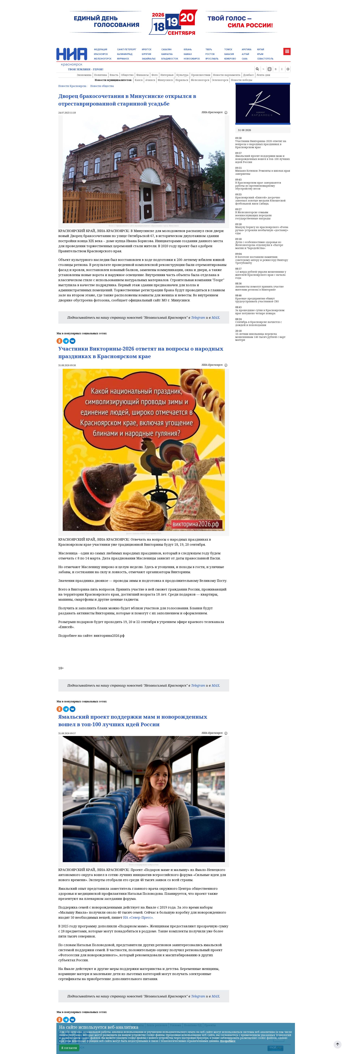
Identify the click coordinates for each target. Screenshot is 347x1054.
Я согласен (69, 1048)
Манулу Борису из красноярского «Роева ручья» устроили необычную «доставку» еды (261, 230)
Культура (182, 75)
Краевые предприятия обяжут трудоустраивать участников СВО (257, 300)
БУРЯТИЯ (146, 54)
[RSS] (263, 69)
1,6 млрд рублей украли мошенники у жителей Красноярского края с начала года (260, 274)
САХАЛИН (166, 49)
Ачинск (150, 80)
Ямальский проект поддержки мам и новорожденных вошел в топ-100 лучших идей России (262, 159)
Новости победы (241, 80)
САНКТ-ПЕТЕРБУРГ (126, 49)
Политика (100, 75)
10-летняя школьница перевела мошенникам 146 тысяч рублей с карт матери (260, 337)
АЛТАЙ (245, 54)
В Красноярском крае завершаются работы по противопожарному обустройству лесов (258, 185)
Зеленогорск (220, 80)
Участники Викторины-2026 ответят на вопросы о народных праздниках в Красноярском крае (260, 144)
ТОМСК (228, 49)
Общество (127, 75)
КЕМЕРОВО (230, 58)
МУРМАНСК (123, 58)
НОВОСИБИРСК (192, 58)
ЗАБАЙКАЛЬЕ (149, 58)
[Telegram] (288, 69)
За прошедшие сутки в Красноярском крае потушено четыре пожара (259, 312)
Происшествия (200, 75)
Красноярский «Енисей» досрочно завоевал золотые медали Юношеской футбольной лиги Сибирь (260, 200)
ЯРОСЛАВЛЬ (212, 58)
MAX (215, 317)
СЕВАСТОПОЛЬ (265, 58)
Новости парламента (226, 75)
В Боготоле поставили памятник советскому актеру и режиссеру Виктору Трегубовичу (261, 260)
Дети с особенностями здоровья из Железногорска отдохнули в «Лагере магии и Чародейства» (259, 245)
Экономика (84, 75)
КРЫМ (260, 54)
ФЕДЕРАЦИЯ (100, 49)
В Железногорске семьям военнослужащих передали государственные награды (253, 215)
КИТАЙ (260, 49)
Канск (139, 80)
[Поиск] (257, 69)
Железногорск (200, 80)
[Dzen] (269, 69)
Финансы (142, 75)
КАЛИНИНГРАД (124, 54)
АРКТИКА (246, 49)
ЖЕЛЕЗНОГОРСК (102, 58)
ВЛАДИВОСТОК (169, 58)
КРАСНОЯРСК (101, 54)
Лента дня (263, 75)
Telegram (198, 317)
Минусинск (165, 80)
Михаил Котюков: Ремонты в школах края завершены (262, 172)
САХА (244, 58)
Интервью (167, 75)
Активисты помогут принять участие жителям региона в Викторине (259, 288)
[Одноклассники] (281, 69)
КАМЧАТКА (167, 54)
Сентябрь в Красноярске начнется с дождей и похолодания (258, 324)
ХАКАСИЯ (229, 54)
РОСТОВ (210, 54)
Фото (154, 75)
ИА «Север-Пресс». (138, 917)
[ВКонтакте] (275, 69)
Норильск (181, 80)
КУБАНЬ (188, 49)
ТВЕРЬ (208, 49)
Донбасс (248, 75)
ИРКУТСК (146, 49)
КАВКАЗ (188, 54)
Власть (114, 75)
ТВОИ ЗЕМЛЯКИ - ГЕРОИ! (85, 69)
